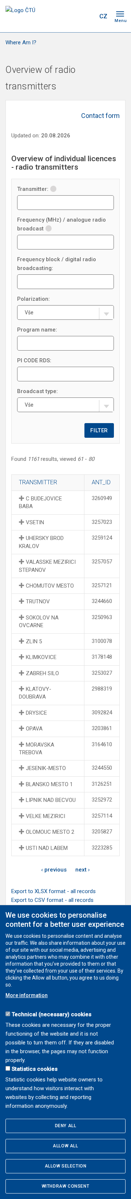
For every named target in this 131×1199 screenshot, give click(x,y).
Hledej (88, 16)
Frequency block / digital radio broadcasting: (56, 263)
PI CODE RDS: (34, 360)
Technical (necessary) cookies (51, 1014)
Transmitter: (32, 189)
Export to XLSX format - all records (53, 891)
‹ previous (54, 869)
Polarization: (33, 299)
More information (26, 995)
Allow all (65, 1145)
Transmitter (38, 482)
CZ (103, 16)
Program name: (37, 329)
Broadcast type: (37, 391)
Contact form (100, 115)
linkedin (74, 16)
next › (82, 869)
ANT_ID (101, 482)
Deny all (65, 1125)
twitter (61, 16)
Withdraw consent (66, 1186)
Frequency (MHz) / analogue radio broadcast (61, 224)
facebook (48, 16)
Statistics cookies (34, 1069)
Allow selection (66, 1166)
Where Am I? (20, 42)
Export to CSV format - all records (52, 900)
